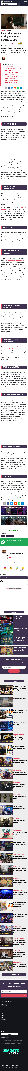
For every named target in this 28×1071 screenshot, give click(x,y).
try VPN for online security (14, 260)
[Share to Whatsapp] (18, 88)
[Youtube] (6, 1005)
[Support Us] (2, 1005)
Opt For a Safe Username (11, 80)
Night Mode (3, 1037)
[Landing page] (1, 1)
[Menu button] (25, 2)
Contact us (3, 1013)
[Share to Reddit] (15, 88)
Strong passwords (9, 78)
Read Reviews (8, 70)
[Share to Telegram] (21, 88)
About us (2, 1015)
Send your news (14, 527)
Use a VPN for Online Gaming (13, 72)
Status (2, 1025)
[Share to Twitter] (12, 88)
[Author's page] (7, 558)
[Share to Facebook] (9, 88)
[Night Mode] (19, 4)
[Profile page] (22, 4)
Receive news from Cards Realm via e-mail (14, 985)
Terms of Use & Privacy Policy (7, 1027)
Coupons (2, 1017)
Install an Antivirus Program (12, 74)
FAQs (2, 1023)
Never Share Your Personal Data (13, 76)
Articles (6, 30)
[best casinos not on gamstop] (11, 1051)
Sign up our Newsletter (14, 659)
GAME (2, 30)
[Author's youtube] (10, 558)
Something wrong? (14, 530)
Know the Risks (9, 66)
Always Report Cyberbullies (12, 68)
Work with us (3, 1019)
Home (2, 1011)
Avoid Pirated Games (10, 82)
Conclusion (7, 84)
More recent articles (14, 974)
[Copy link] (6, 88)
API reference (3, 1021)
